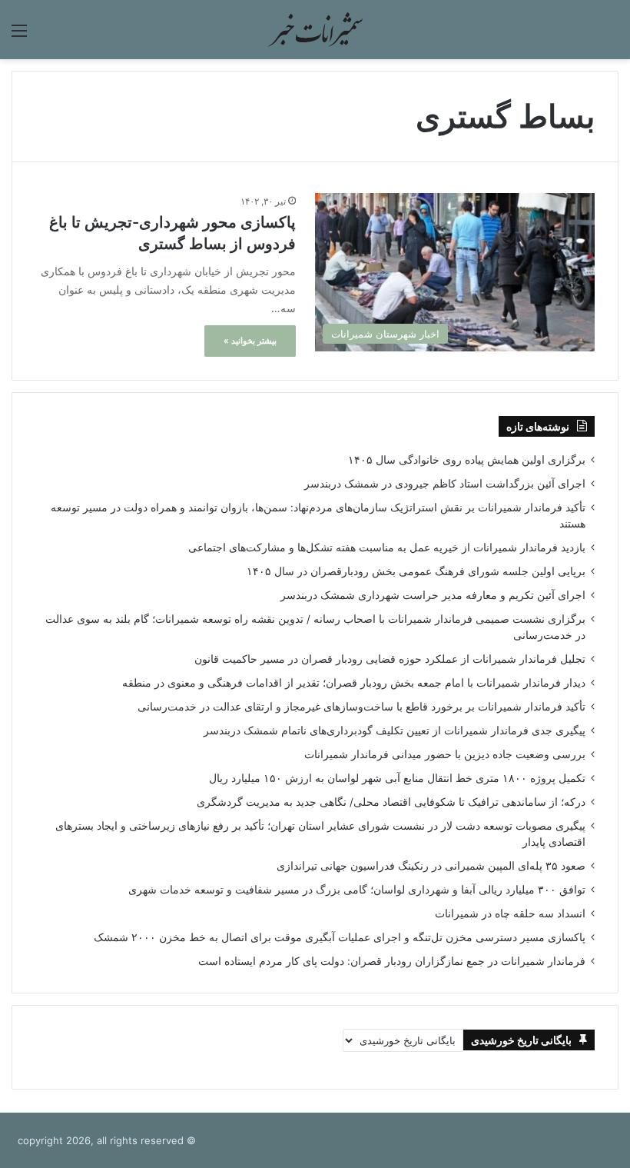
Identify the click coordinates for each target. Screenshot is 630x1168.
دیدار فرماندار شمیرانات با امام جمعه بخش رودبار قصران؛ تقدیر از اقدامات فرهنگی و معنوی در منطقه (353, 683)
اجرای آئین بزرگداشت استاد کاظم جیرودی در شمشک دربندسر (444, 484)
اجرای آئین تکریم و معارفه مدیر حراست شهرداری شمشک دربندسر (432, 595)
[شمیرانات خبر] (315, 29)
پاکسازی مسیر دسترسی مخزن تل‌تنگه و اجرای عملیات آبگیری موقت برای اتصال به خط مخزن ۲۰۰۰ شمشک (339, 937)
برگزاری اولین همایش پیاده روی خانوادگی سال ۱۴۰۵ (466, 460)
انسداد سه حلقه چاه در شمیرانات (510, 913)
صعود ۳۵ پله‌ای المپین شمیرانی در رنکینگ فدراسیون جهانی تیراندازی (431, 866)
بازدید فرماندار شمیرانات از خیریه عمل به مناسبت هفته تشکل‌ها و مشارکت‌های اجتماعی (386, 547)
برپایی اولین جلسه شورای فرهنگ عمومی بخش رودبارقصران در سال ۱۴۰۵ (416, 571)
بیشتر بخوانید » (250, 340)
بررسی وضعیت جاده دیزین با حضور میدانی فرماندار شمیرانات (444, 754)
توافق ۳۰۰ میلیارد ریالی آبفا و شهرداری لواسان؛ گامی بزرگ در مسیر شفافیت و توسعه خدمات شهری (356, 889)
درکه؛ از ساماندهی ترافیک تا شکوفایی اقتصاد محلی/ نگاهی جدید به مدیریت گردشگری (391, 802)
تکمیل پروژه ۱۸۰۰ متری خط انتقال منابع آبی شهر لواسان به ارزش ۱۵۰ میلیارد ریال (397, 778)
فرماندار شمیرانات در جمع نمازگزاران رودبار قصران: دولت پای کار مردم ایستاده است (391, 961)
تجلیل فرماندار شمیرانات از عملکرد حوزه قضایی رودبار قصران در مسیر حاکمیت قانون (389, 659)
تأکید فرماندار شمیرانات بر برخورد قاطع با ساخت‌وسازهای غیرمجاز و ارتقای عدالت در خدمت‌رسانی (361, 706)
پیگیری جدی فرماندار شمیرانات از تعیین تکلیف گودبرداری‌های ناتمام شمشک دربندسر (394, 730)
